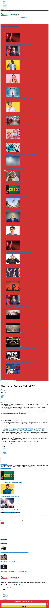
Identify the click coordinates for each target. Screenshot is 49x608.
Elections (5, 5)
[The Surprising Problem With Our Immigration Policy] (4, 549)
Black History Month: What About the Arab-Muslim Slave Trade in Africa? (25, 113)
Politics (4, 1)
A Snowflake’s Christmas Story (14, 237)
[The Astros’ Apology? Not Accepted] (13, 165)
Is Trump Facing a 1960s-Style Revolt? (11, 509)
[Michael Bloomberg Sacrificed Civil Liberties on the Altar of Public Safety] (13, 276)
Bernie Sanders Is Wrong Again (14, 265)
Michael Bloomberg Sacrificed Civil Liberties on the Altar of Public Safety (25, 279)
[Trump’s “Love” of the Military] (13, 207)
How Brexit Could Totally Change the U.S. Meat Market (20, 127)
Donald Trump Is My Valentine (14, 85)
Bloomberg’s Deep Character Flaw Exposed (17, 58)
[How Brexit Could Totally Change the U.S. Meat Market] (13, 124)
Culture (4, 2)
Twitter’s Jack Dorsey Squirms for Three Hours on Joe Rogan (22, 362)
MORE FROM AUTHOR (16, 468)
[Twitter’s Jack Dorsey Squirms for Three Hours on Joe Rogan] (14, 359)
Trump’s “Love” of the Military (14, 210)
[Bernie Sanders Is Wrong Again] (13, 263)
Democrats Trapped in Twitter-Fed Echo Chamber (19, 99)
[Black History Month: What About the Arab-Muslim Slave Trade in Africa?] (13, 111)
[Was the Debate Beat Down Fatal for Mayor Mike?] (13, 41)
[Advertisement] (15, 21)
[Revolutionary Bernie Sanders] (13, 290)
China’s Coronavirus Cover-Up (14, 141)
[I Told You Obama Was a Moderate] (7, 493)
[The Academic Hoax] (14, 373)
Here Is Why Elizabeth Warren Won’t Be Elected (18, 223)
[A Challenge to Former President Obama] (13, 194)
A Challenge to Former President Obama (16, 196)
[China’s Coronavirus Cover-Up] (13, 138)
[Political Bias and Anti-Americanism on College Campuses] (13, 152)
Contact (4, 7)
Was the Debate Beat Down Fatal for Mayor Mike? (19, 44)
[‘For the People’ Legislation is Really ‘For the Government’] (14, 346)
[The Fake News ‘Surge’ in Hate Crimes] (4, 559)
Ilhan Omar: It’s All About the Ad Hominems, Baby (14, 571)
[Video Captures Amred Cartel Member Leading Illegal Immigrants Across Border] (13, 319)
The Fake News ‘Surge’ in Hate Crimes (11, 561)
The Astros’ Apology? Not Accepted (15, 168)
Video (4, 6)
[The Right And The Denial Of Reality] (13, 180)
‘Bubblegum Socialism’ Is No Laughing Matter (18, 335)
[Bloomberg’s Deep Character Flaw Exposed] (13, 55)
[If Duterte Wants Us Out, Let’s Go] (13, 69)
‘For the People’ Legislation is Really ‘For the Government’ (21, 348)
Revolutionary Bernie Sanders (13, 293)
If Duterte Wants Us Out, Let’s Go (14, 71)
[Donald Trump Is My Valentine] (13, 82)
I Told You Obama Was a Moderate (10, 496)
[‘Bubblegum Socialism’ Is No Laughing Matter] (14, 332)
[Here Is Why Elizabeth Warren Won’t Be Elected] (13, 221)
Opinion (4, 3)
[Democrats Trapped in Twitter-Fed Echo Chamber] (13, 96)
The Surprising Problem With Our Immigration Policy (15, 552)
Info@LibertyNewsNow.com (11, 587)
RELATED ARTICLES (6, 468)
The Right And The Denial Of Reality (15, 183)
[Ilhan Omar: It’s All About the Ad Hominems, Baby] (4, 568)
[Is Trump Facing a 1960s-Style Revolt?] (7, 507)
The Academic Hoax (11, 376)
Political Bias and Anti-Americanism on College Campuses (21, 154)
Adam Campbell (4, 390)
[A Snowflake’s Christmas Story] (13, 234)
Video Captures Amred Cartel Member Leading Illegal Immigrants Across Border (27, 321)
